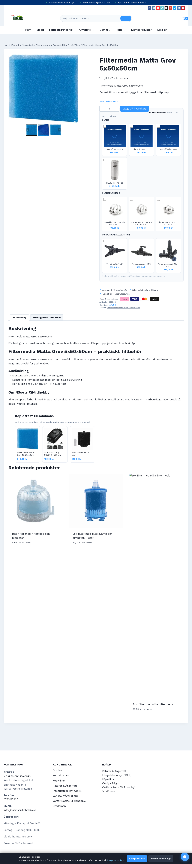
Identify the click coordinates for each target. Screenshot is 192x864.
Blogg (40, 29)
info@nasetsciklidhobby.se (20, 810)
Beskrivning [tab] (19, 317)
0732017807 (11, 799)
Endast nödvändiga (161, 858)
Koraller (162, 29)
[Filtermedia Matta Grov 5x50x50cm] (43, 89)
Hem (28, 29)
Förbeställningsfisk (61, 29)
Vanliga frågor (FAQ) (65, 795)
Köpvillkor (59, 780)
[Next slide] (59, 130)
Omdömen (59, 805)
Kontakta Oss (61, 775)
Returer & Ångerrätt (65, 785)
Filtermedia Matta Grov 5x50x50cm (123, 308)
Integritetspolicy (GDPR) (67, 790)
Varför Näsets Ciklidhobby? (69, 800)
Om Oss (57, 770)
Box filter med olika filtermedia (153, 704)
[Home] (6, 45)
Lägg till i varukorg (135, 108)
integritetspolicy (115, 860)
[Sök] (125, 18)
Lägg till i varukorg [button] (25, 551)
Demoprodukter (141, 29)
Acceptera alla (137, 858)
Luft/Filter (113, 305)
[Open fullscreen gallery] (75, 120)
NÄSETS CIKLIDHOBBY (17, 776)
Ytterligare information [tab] (47, 317)
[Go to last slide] (27, 130)
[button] (31, 130)
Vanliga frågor (111, 783)
